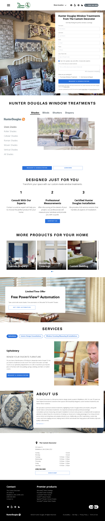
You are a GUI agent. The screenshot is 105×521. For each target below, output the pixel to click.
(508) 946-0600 (40, 469)
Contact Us (52, 221)
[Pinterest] (78, 5)
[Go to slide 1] (51, 271)
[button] (8, 5)
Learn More (68, 168)
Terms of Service (93, 89)
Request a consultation (18, 375)
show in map (52, 473)
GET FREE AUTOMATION (22, 307)
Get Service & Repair (87, 77)
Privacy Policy (84, 89)
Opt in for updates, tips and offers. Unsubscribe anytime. (75, 61)
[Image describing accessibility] (93, 507)
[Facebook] (71, 5)
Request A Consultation (37, 168)
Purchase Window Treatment (68, 77)
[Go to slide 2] (53, 271)
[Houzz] (82, 5)
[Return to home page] (34, 5)
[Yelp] (74, 5)
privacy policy (66, 86)
